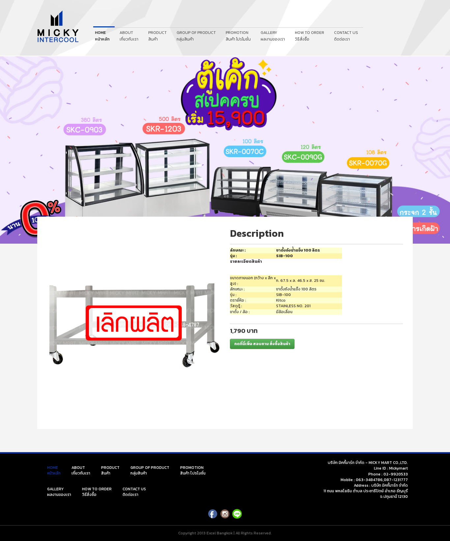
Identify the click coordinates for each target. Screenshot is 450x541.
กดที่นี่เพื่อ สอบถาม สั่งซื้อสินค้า (262, 344)
